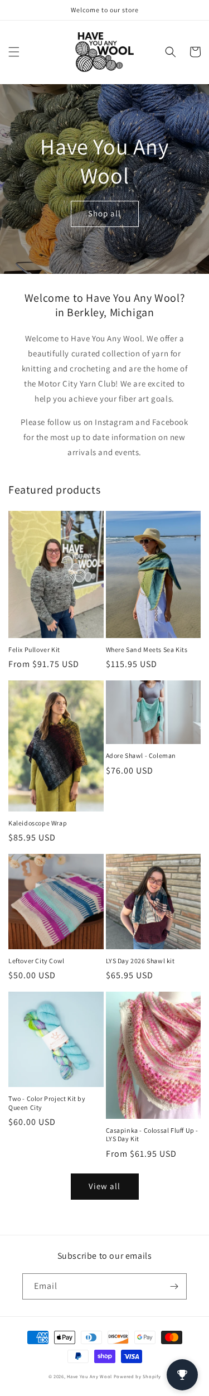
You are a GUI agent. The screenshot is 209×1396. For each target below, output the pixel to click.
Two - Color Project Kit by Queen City (47, 1103)
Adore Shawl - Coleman (141, 755)
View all (104, 1186)
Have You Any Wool (89, 1376)
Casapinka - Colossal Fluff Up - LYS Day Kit (152, 1134)
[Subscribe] (174, 1286)
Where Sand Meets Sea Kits (147, 649)
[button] (14, 52)
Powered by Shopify (137, 1376)
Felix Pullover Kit (34, 649)
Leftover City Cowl (36, 961)
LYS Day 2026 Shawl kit (140, 961)
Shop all (104, 213)
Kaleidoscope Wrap (37, 823)
